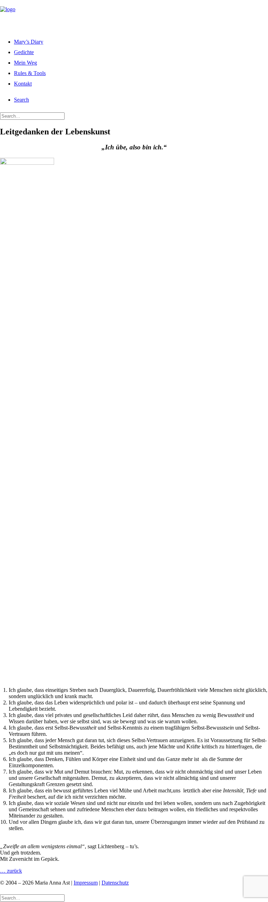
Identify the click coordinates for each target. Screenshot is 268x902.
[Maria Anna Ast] (134, 15)
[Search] (32, 116)
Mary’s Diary (28, 42)
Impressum (86, 883)
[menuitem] (141, 41)
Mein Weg (25, 63)
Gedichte (24, 52)
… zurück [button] (11, 871)
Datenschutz (115, 883)
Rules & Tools (30, 73)
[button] (21, 100)
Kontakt (23, 84)
